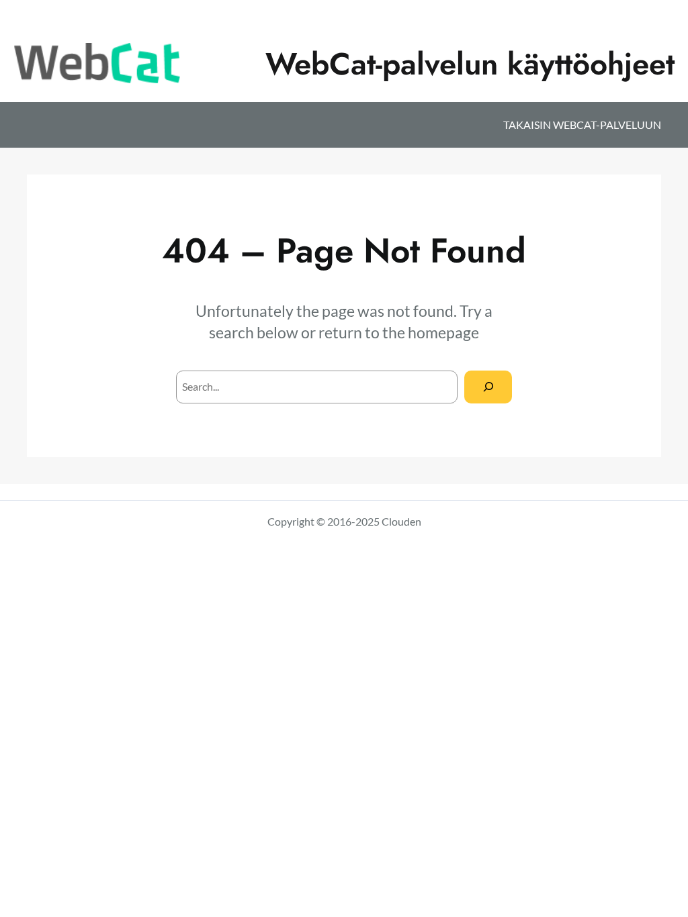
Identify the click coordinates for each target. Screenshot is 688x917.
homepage (443, 332)
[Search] (488, 387)
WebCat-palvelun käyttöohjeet (470, 64)
